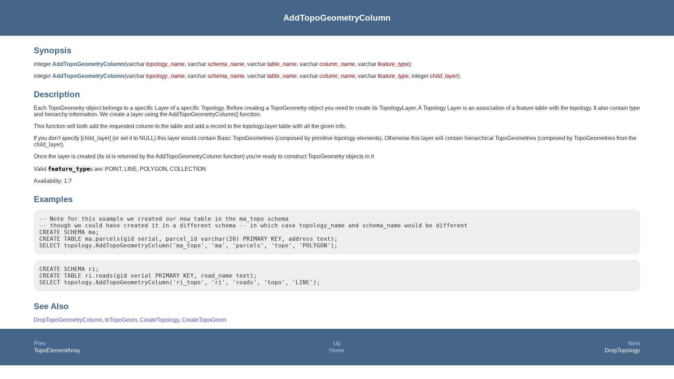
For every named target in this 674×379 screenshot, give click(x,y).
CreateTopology (159, 320)
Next (634, 343)
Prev (40, 343)
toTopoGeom (121, 320)
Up (337, 343)
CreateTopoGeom (204, 320)
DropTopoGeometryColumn (68, 320)
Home (336, 350)
